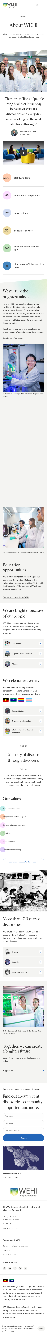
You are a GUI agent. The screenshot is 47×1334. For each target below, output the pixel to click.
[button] (42, 5)
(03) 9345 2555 (8, 1224)
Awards (15, 962)
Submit (23, 1137)
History (15, 952)
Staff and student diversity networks (23, 731)
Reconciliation (18, 710)
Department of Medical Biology (17, 579)
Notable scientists (19, 972)
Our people (16, 643)
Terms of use (9, 1331)
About (23, 16)
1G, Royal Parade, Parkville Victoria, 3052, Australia (12, 1218)
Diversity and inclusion (21, 721)
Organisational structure (22, 653)
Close (41, 1328)
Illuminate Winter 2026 (12, 1173)
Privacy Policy (29, 1328)
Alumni (15, 663)
